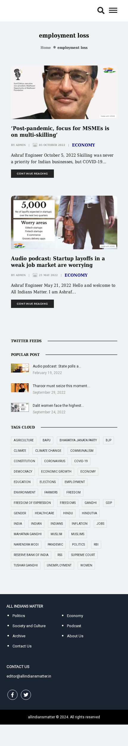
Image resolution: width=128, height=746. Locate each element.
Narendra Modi (26, 544)
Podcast (74, 626)
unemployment (59, 565)
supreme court (83, 555)
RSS (59, 555)
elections (48, 482)
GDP (109, 502)
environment (24, 492)
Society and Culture (29, 626)
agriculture (24, 440)
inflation (80, 523)
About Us (75, 636)
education (22, 482)
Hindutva (89, 513)
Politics (19, 615)
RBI (96, 544)
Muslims (77, 534)
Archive (19, 636)
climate (20, 450)
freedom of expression (32, 502)
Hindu (68, 513)
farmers (50, 492)
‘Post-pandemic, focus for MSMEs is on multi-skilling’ (60, 131)
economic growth (56, 471)
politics (78, 544)
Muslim (56, 534)
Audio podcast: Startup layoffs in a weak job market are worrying (58, 261)
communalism (81, 450)
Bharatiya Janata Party (78, 440)
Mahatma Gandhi (28, 534)
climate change (48, 450)
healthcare (44, 513)
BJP (108, 440)
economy (88, 471)
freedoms (68, 502)
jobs (100, 523)
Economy (83, 145)
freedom (73, 492)
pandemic (55, 544)
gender (20, 513)
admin (21, 145)
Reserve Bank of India (31, 555)
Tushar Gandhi (26, 565)
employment (75, 482)
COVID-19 (81, 461)
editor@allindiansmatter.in (29, 676)
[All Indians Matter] (25, 10)
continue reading (32, 173)
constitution (24, 461)
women (86, 565)
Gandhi (91, 502)
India (18, 523)
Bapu (47, 440)
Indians (57, 523)
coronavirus (54, 461)
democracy (23, 471)
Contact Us (22, 646)
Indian (36, 523)
